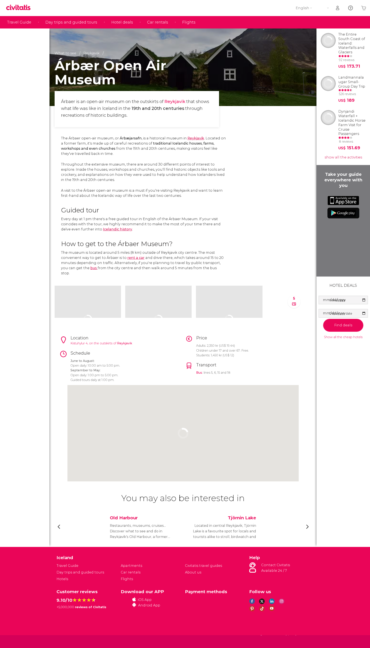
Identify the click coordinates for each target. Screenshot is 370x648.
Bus (199, 373)
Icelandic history (117, 229)
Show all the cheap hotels (343, 337)
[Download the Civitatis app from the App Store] (343, 200)
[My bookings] (337, 8)
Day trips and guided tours (71, 22)
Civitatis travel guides (203, 566)
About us (193, 572)
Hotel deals (122, 22)
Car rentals (157, 22)
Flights (188, 22)
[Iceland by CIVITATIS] (20, 7)
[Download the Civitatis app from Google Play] (343, 213)
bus (94, 268)
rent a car (136, 258)
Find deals (343, 325)
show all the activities (343, 157)
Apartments (131, 566)
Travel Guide (19, 22)
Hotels (62, 579)
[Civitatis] (67, 641)
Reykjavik (175, 101)
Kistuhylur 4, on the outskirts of (93, 343)
